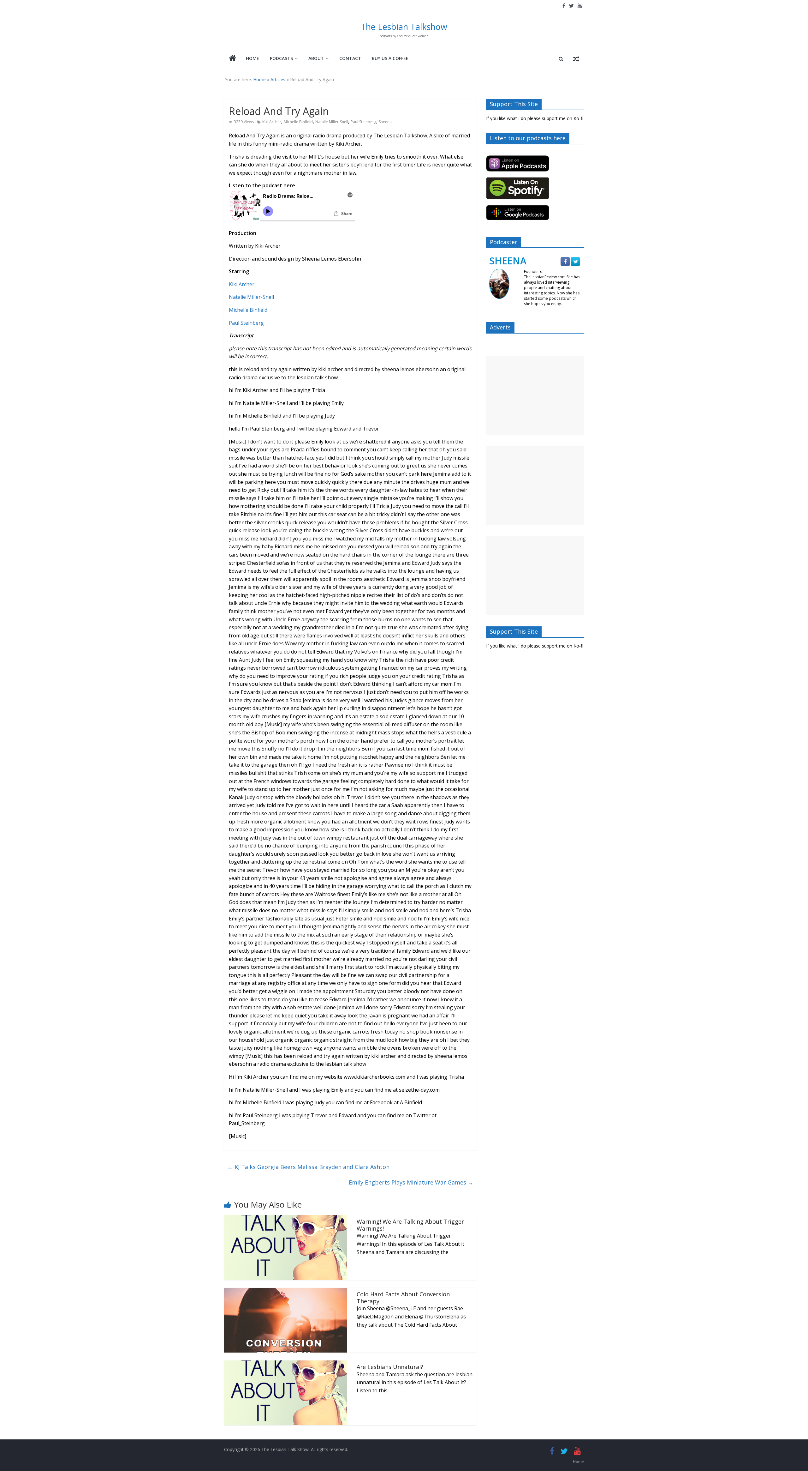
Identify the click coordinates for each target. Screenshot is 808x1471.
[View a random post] (576, 58)
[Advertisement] (535, 395)
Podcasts (281, 58)
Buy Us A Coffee (390, 58)
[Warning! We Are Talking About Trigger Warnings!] (285, 1218)
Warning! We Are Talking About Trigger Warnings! (410, 1225)
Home (252, 58)
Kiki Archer (271, 121)
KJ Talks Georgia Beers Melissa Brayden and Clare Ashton (308, 1167)
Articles (277, 79)
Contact (350, 58)
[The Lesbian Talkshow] (232, 59)
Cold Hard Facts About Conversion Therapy (403, 1297)
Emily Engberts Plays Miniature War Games (411, 1182)
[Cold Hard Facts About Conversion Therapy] (285, 1291)
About (316, 58)
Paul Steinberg (363, 121)
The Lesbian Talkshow (404, 27)
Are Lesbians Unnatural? (390, 1367)
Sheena (385, 121)
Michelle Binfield (298, 121)
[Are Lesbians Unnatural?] (285, 1364)
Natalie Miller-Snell (331, 121)
